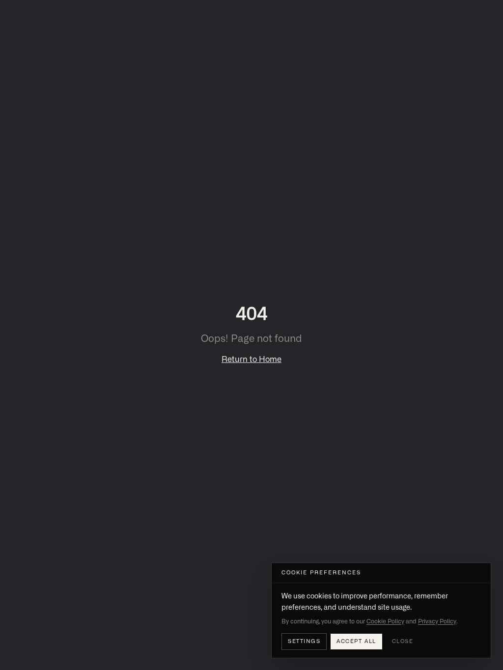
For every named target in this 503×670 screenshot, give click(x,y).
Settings (304, 641)
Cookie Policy (385, 621)
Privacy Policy (437, 621)
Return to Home (251, 359)
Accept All (356, 641)
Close (403, 641)
